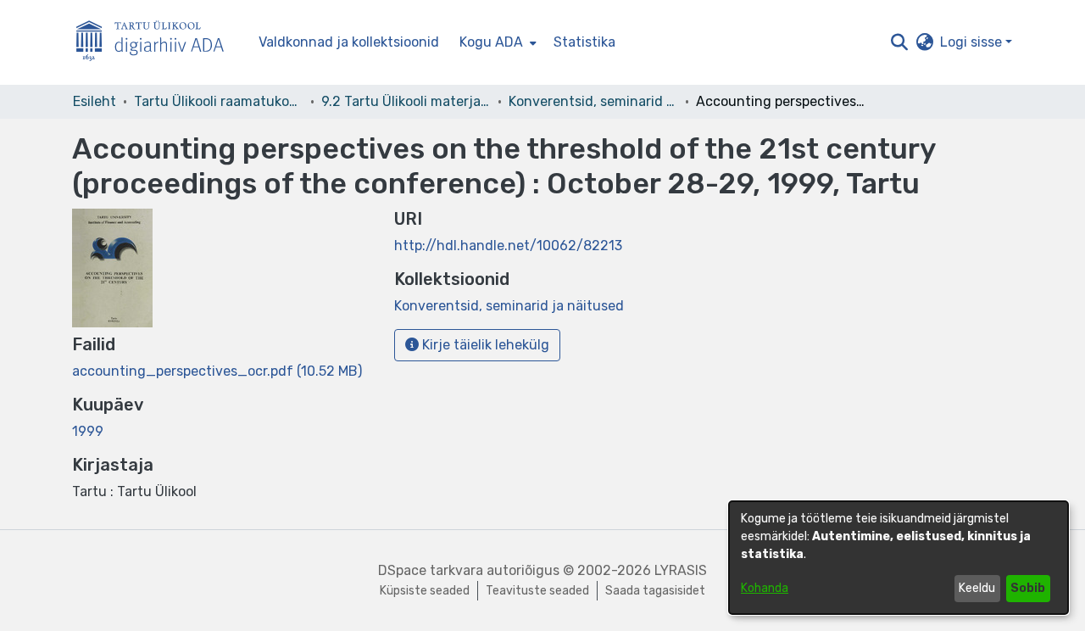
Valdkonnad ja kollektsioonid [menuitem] (349, 42)
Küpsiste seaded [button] (425, 591)
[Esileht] (157, 43)
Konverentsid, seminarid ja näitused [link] (593, 101)
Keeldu (977, 588)
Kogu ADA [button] (491, 42)
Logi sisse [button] (972, 42)
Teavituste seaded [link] (537, 591)
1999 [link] (87, 431)
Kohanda (764, 588)
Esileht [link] (94, 101)
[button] (899, 42)
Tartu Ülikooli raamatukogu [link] (218, 101)
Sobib (1027, 588)
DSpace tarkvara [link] (430, 570)
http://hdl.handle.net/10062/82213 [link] (508, 245)
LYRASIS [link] (680, 570)
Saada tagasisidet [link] (655, 591)
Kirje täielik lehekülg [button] (484, 345)
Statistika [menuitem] (584, 42)
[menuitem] (496, 42)
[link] (217, 371)
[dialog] (898, 557)
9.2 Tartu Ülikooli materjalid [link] (406, 101)
